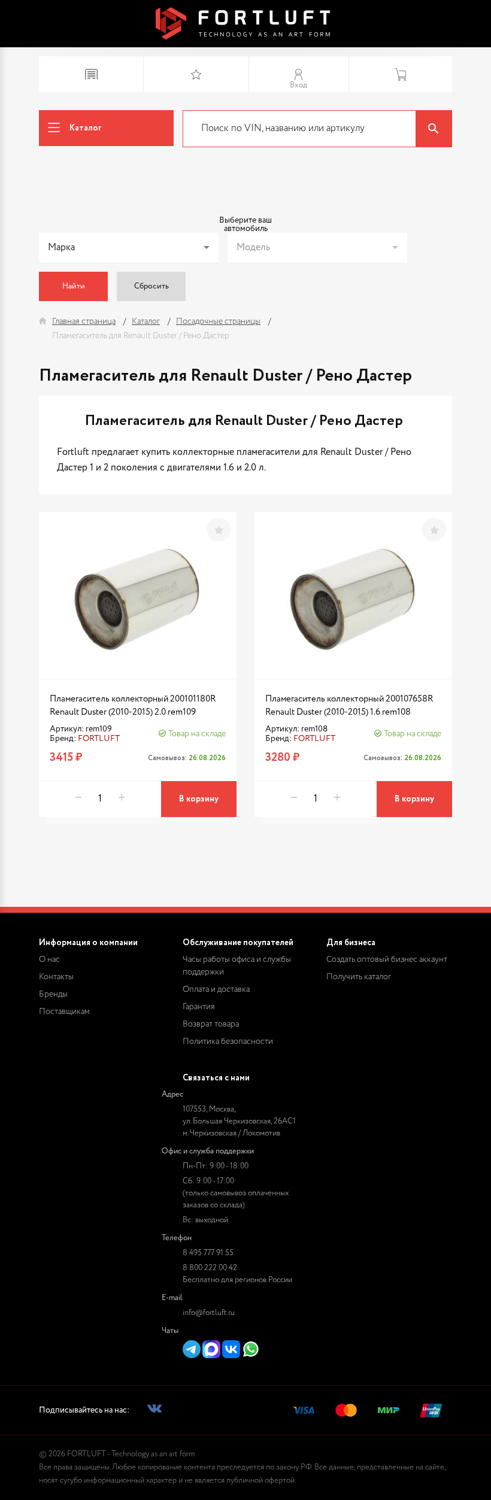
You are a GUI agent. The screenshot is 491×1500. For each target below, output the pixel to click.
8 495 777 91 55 (208, 1253)
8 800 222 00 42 (210, 1268)
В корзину (199, 799)
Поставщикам (64, 1011)
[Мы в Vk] (154, 1410)
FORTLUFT (99, 738)
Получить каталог (358, 977)
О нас (49, 959)
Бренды (53, 994)
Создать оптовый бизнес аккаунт (386, 959)
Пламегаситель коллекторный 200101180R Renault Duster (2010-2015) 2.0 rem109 (133, 705)
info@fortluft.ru (209, 1313)
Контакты (56, 977)
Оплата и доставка (216, 989)
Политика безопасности (228, 1041)
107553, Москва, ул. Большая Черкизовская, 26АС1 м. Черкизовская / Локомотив (239, 1121)
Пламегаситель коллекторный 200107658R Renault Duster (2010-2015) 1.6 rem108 (349, 705)
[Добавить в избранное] (219, 530)
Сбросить (151, 286)
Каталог (85, 128)
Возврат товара (211, 1024)
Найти (73, 286)
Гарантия (199, 1007)
